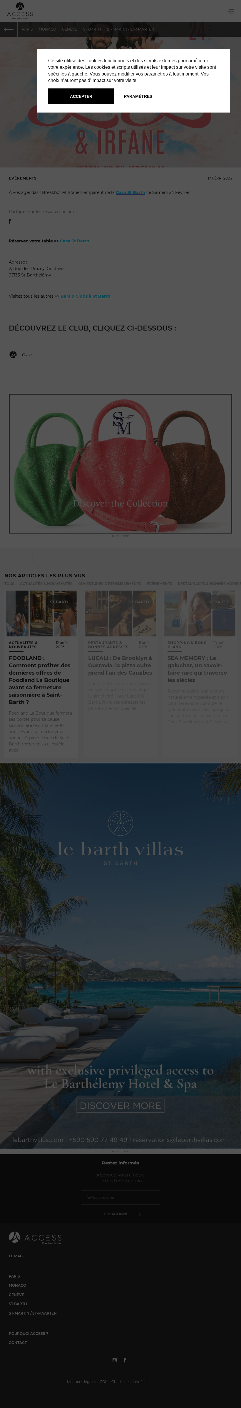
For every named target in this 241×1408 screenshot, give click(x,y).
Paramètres (138, 96)
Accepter (81, 96)
